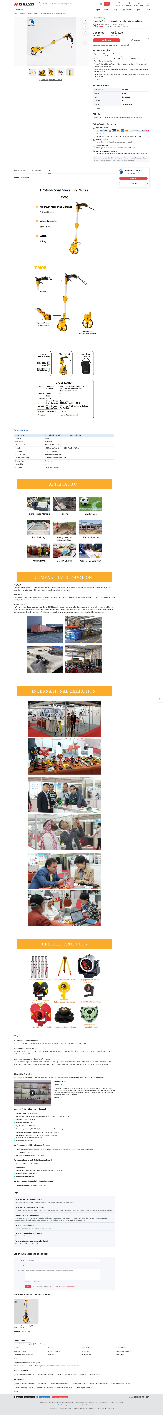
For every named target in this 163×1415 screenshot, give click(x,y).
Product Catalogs (40, 1344)
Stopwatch (83, 1374)
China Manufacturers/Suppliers (66, 1402)
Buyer (106, 10)
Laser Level (29, 1149)
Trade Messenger (43, 1397)
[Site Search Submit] (107, 4)
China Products (53, 1402)
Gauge (59, 1374)
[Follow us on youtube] (143, 1397)
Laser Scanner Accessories (123, 1351)
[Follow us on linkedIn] (148, 1397)
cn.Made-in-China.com (99, 1405)
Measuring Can (42, 1383)
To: (23, 1265)
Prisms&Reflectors (87, 1348)
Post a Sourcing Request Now (66, 1286)
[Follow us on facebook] (135, 1397)
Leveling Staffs (86, 1351)
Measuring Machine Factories (59, 1383)
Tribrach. (90, 1149)
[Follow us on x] (137, 1397)
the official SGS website (58, 1077)
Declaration (101, 1408)
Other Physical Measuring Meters (24, 1374)
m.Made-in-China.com (86, 1405)
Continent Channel (103, 1402)
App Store (18, 1397)
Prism (64, 1149)
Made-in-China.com (73, 1405)
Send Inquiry (106, 40)
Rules (148, 10)
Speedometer (94, 1374)
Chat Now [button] (137, 40)
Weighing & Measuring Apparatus (43, 13)
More (15, 1391)
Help (115, 10)
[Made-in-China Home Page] (24, 4)
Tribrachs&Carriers (120, 1348)
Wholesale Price (93, 1402)
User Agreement (92, 1408)
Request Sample (125, 45)
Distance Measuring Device (65, 1388)
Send (27, 1286)
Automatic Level (86, 1354)
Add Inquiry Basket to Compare (51, 80)
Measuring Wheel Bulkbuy (84, 1388)
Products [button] (44, 4)
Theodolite (51, 1348)
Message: (21, 1270)
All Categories (20, 10)
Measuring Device (60, 13)
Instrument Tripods (19, 1351)
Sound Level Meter (70, 1374)
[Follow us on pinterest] (146, 1397)
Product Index (113, 1402)
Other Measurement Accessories (23, 1354)
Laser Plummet (119, 1354)
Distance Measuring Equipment (24, 1388)
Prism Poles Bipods (53, 1351)
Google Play (29, 1397)
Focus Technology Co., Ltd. (68, 1408)
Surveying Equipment (54, 1149)
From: (22, 1260)
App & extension (126, 10)
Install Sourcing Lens (61, 1397)
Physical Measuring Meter (45, 1374)
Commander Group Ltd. (104, 24)
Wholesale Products (81, 1402)
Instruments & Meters (25, 13)
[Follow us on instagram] (140, 1397)
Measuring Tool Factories (79, 1383)
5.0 (127, 173)
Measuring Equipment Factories (24, 1383)
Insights (121, 1402)
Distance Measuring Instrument (122, 1383)
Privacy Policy (110, 1408)
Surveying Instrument (40, 1149)
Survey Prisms (70, 1149)
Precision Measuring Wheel (45, 1388)
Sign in (147, 5)
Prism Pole (83, 1149)
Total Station (17, 1348)
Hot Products (43, 1402)
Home (15, 13)
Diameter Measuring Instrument (99, 1383)
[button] (101, 4)
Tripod (78, 1149)
